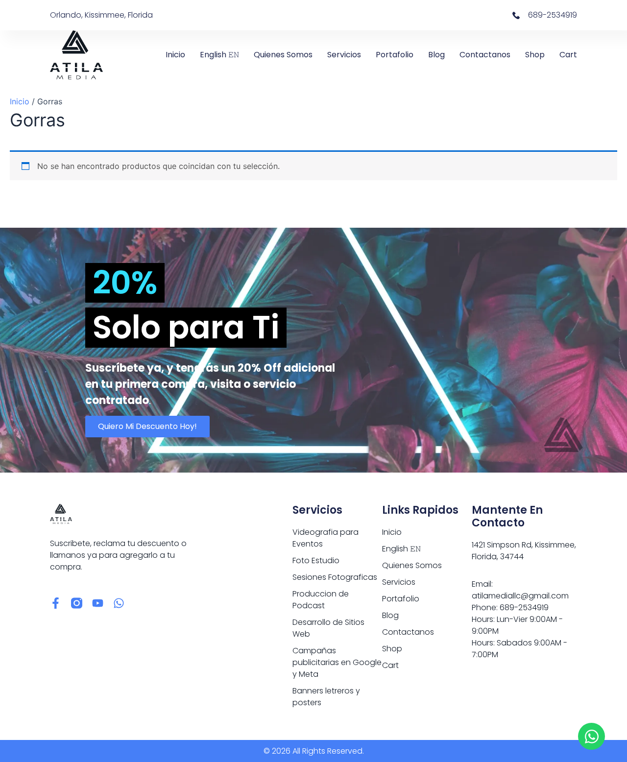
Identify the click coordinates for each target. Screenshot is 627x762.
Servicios (344, 54)
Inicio (175, 54)
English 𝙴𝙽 (219, 54)
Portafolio (394, 54)
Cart (568, 54)
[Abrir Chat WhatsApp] (591, 736)
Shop (535, 54)
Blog (436, 54)
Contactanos (484, 54)
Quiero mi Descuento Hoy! (147, 426)
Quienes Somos (283, 54)
